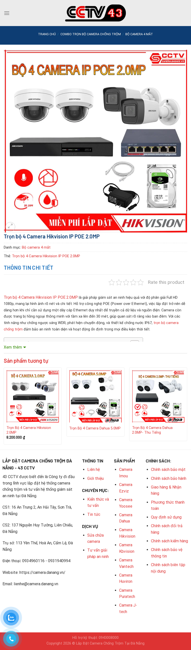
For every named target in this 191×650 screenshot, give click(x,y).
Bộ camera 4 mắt (139, 34)
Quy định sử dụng (166, 517)
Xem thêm (13, 347)
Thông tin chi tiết (28, 267)
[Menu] (7, 13)
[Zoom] (10, 227)
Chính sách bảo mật (168, 469)
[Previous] (4, 408)
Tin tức (93, 514)
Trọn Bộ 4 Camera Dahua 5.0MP (95, 428)
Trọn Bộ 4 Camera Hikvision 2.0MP (28, 430)
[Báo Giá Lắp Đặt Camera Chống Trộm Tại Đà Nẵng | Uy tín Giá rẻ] (95, 13)
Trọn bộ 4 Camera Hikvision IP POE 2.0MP (46, 256)
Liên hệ (93, 469)
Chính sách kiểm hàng (169, 541)
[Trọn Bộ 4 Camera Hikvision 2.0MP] (32, 396)
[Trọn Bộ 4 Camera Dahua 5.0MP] (95, 396)
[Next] (187, 408)
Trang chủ (47, 34)
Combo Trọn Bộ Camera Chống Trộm (90, 34)
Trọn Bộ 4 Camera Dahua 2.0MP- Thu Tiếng (152, 430)
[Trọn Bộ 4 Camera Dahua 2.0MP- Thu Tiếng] (158, 396)
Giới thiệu (95, 478)
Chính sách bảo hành (168, 478)
